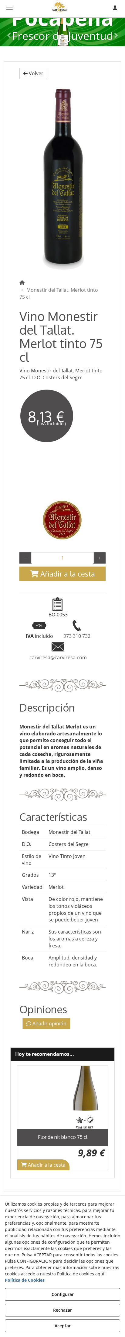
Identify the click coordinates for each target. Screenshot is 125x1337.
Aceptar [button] (63, 1326)
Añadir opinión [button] (48, 1023)
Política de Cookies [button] (25, 1280)
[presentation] (26, 1117)
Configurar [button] (63, 1294)
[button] (33, 73)
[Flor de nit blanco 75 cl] (62, 1097)
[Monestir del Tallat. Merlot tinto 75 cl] (62, 178)
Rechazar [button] (62, 1310)
